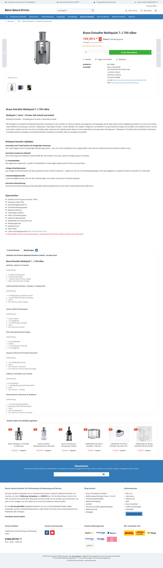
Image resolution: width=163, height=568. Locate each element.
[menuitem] (151, 6)
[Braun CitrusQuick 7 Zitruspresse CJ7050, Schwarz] (69, 434)
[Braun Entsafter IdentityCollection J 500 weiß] (44, 434)
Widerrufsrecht (91, 509)
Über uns (129, 493)
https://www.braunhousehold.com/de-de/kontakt (129, 80)
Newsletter (130, 509)
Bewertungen (30, 250)
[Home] (7, 16)
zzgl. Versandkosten (96, 42)
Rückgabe (89, 512)
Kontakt (89, 504)
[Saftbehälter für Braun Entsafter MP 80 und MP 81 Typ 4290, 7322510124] (144, 434)
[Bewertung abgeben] (118, 36)
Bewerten (122, 59)
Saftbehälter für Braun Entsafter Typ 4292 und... (119, 445)
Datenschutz (130, 499)
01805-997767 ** (13, 539)
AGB (127, 501)
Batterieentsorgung (93, 501)
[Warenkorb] (155, 10)
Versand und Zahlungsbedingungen (99, 507)
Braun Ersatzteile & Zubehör (96, 493)
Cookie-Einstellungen (133, 507)
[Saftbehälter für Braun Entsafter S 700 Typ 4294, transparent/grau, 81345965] (94, 434)
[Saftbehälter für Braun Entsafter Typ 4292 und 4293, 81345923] (119, 434)
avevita (94, 560)
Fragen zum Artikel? (104, 59)
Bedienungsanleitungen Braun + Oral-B (100, 496)
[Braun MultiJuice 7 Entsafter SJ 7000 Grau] (19, 434)
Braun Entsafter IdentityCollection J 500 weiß (43, 445)
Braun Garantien (132, 504)
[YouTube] (52, 532)
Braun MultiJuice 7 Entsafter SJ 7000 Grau (18, 445)
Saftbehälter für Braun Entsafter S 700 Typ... (94, 445)
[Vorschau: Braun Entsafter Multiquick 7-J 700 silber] (12, 87)
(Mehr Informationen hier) (37, 231)
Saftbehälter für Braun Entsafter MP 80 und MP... (144, 445)
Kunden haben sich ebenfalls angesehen (22, 421)
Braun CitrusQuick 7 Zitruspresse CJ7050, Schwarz (69, 445)
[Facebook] (47, 532)
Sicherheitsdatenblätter (95, 499)
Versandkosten (76, 556)
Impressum (130, 496)
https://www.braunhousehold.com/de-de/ (125, 83)
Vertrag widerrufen (134, 514)
